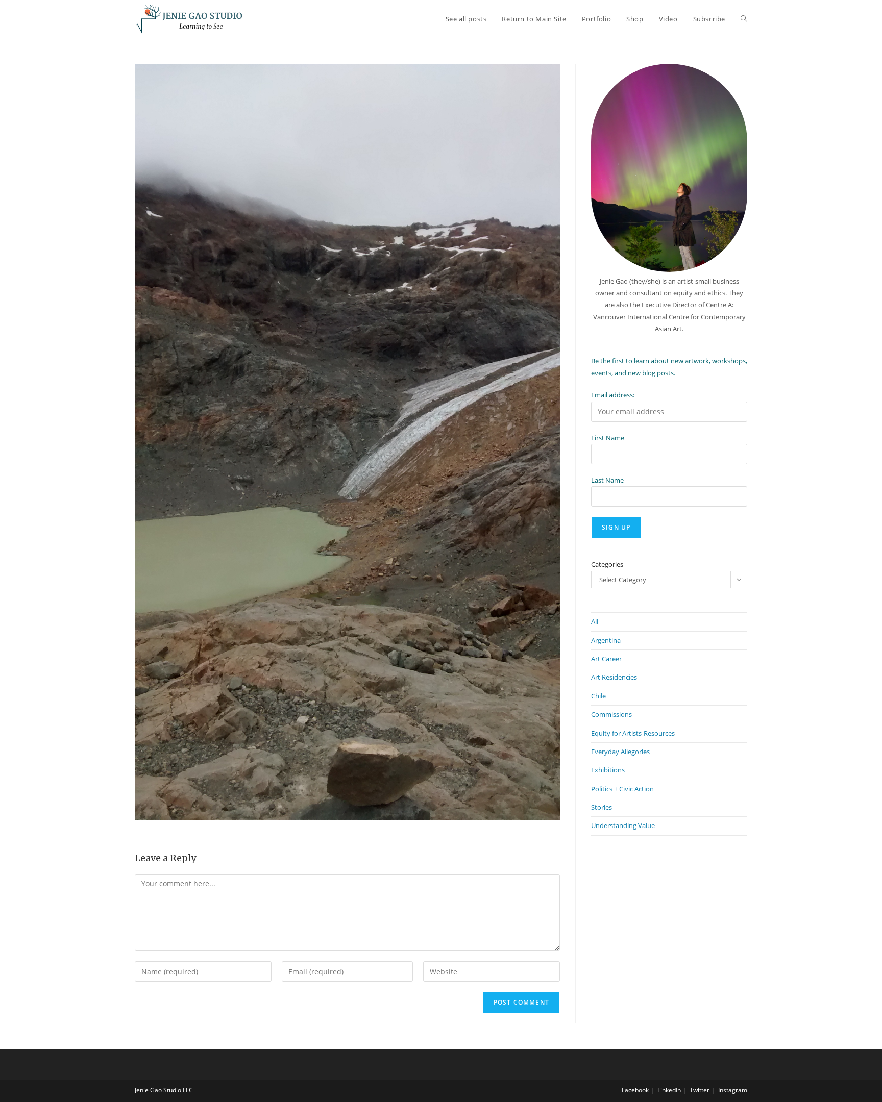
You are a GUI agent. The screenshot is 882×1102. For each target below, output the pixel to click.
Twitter (699, 1090)
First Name (607, 437)
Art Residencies (614, 677)
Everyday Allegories (620, 751)
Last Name (607, 480)
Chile (598, 695)
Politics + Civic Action (622, 788)
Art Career (606, 658)
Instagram (732, 1090)
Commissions (611, 714)
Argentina (606, 640)
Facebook (635, 1090)
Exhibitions (608, 769)
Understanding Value (623, 825)
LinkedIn (669, 1090)
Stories (601, 807)
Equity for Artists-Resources (633, 733)
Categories (607, 564)
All (594, 621)
